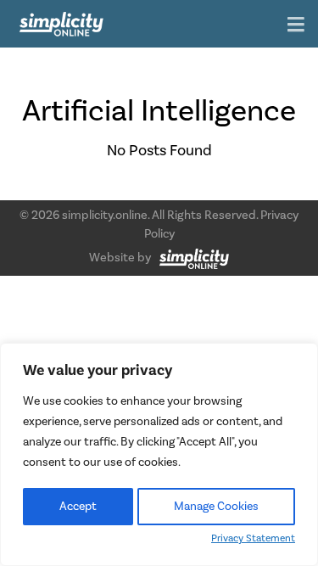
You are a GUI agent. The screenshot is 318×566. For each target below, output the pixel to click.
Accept (78, 506)
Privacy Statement (253, 538)
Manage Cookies (216, 506)
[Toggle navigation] (295, 26)
